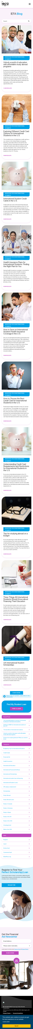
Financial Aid (6, 757)
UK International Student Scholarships (13, 664)
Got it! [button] (16, 1026)
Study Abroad (6, 795)
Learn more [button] (6, 1021)
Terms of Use (17, 949)
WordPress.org (7, 856)
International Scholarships (10, 774)
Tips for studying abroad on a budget (15, 534)
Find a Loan (16, 708)
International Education (9, 765)
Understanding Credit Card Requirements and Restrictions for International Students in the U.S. (16, 467)
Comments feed (7, 852)
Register (5, 839)
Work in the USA (7, 829)
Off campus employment (9, 786)
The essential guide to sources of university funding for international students (14, 721)
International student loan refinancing (13, 778)
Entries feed (6, 848)
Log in (5, 844)
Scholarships (6, 791)
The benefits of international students (13, 729)
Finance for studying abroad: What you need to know (15, 738)
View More (16, 692)
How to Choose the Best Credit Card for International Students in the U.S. (15, 400)
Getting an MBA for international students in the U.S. (14, 725)
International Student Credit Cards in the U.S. (15, 199)
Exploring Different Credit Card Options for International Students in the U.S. (16, 133)
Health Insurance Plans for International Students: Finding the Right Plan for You (16, 264)
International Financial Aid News (11, 769)
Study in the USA (7, 821)
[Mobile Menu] (29, 4)
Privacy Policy (7, 1013)
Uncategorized (7, 825)
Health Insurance (7, 761)
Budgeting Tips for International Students (14, 748)
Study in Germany (8, 808)
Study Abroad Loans (8, 799)
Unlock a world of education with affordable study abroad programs (15, 64)
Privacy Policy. (25, 949)
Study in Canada (7, 804)
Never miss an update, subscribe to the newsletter (18, 696)
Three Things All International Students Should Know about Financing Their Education (15, 599)
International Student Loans (10, 782)
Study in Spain (7, 812)
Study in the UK (7, 816)
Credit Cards (6, 752)
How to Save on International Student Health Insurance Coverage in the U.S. (15, 331)
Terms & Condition (18, 1013)
